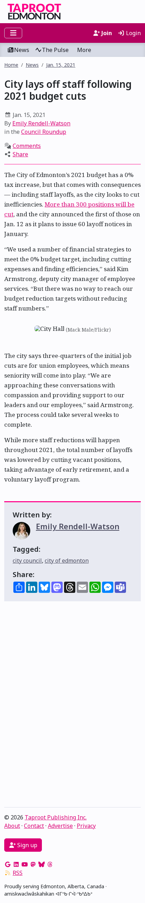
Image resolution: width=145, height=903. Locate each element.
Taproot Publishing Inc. (56, 817)
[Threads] (49, 864)
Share (20, 154)
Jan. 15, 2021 (60, 64)
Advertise (60, 826)
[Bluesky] (41, 864)
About (12, 826)
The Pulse (55, 50)
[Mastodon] (33, 864)
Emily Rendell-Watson (41, 123)
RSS (18, 873)
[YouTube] (24, 864)
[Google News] (7, 864)
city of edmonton (67, 560)
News (21, 50)
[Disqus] (72, 706)
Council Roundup (43, 132)
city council (27, 560)
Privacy (86, 826)
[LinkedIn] (16, 864)
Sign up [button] (26, 845)
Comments (27, 146)
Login (133, 33)
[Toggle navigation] (13, 33)
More (84, 50)
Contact (34, 826)
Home (11, 64)
